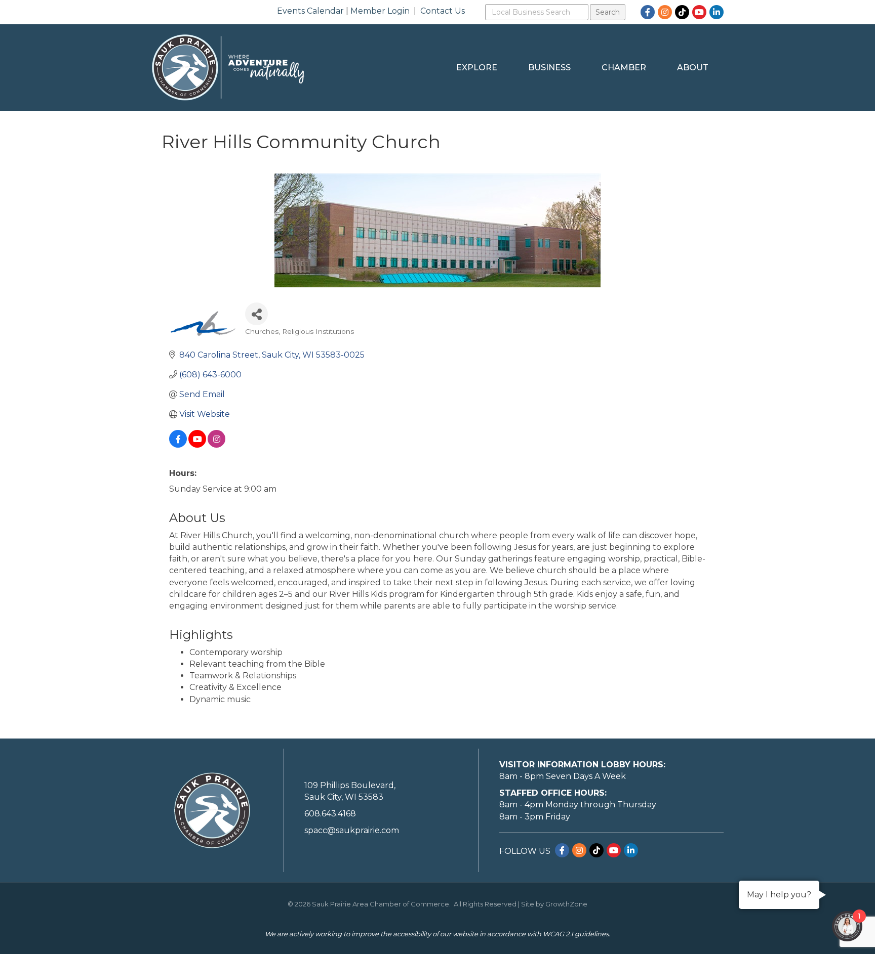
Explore (476, 67)
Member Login (380, 11)
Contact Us (442, 11)
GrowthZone (566, 904)
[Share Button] (256, 313)
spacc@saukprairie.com (351, 830)
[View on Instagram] (216, 445)
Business (549, 67)
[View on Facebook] (178, 445)
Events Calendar (310, 11)
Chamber (624, 67)
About (692, 67)
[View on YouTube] (197, 445)
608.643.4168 (330, 813)
